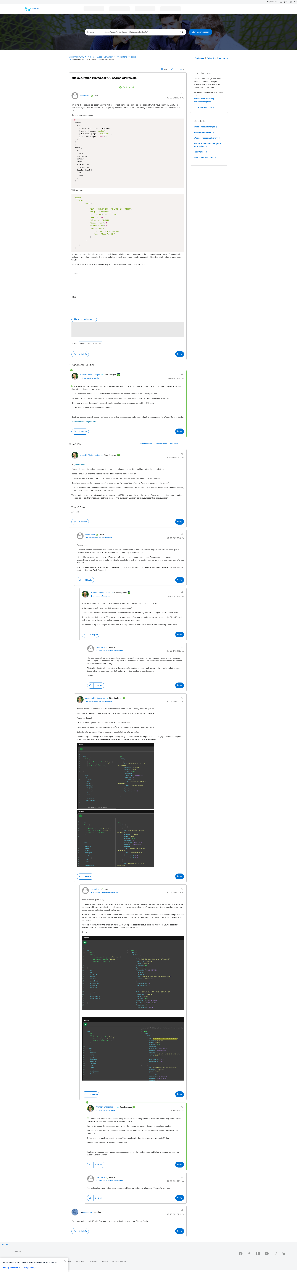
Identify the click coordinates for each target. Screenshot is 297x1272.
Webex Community (105, 57)
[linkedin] (258, 1253)
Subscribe (211, 58)
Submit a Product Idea (203, 157)
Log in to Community (203, 107)
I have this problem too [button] (84, 319)
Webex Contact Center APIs (90, 343)
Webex (91, 57)
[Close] (65, 1261)
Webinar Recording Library (206, 138)
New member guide (202, 102)
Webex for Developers (126, 57)
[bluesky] (284, 1253)
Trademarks (93, 1261)
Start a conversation (200, 32)
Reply (179, 354)
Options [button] (222, 58)
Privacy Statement (10, 1268)
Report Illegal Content (119, 1261)
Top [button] (6, 1244)
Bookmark (199, 58)
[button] (74, 354)
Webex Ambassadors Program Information (207, 145)
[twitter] (249, 1253)
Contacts (17, 1252)
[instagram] (275, 1253)
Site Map (105, 1261)
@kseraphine (79, 465)
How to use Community (204, 98)
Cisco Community (76, 57)
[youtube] (267, 1253)
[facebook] (240, 1253)
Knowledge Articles (202, 132)
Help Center (199, 152)
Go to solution (129, 87)
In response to (90, 378)
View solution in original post (83, 422)
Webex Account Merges (204, 127)
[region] (34, 1265)
